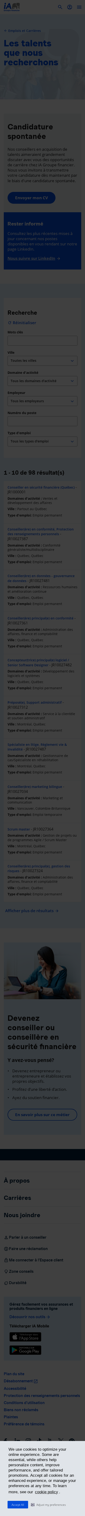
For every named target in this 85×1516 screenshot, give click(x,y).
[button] (48, 1504)
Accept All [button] (18, 1505)
